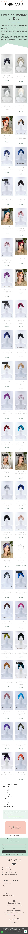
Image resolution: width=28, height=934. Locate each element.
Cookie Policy (9, 931)
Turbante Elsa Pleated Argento (7, 504)
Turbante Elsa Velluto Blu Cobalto (21, 593)
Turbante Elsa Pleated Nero (7, 534)
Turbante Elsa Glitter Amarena (21, 322)
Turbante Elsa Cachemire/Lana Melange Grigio (7, 108)
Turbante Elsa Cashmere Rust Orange (7, 137)
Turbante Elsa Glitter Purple (7, 414)
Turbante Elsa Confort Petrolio (7, 228)
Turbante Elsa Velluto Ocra (7, 682)
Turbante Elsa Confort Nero (21, 200)
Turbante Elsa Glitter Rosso (7, 444)
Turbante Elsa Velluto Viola (7, 774)
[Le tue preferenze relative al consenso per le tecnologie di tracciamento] (25, 931)
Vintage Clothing (8, 806)
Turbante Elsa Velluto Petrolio (21, 683)
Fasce (5, 798)
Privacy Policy (19, 854)
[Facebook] (13, 864)
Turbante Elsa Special (21, 562)
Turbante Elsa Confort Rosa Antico (21, 231)
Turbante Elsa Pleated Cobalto (21, 504)
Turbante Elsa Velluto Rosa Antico (7, 714)
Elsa (5, 75)
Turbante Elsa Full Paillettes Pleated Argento (7, 322)
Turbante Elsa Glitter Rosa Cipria (21, 414)
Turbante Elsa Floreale (21, 289)
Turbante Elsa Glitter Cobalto (7, 353)
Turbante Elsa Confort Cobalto (21, 170)
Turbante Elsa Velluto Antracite (7, 593)
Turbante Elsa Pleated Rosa (21, 534)
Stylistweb (19, 931)
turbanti (8, 75)
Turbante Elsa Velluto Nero (21, 653)
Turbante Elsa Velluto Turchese (21, 714)
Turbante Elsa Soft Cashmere (7, 562)
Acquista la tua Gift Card (15, 835)
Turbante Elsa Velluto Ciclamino (21, 623)
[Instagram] (15, 864)
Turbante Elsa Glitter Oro (7, 383)
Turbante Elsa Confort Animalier (21, 139)
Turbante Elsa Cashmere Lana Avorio (21, 107)
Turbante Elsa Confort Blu (7, 169)
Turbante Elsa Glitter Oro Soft (21, 383)
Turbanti (6, 786)
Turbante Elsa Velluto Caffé (7, 623)
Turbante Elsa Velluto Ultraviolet (7, 744)
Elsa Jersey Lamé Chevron (7, 77)
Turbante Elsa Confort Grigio (7, 200)
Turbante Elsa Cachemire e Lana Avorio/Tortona (21, 77)
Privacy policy (22, 929)
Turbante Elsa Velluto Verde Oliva (21, 744)
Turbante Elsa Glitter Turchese (21, 445)
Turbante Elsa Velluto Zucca (21, 775)
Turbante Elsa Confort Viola (7, 292)
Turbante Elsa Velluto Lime (7, 653)
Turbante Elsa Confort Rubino (21, 259)
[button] (7, 2)
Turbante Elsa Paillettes (7, 472)
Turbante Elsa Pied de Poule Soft (21, 474)
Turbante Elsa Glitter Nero (21, 352)
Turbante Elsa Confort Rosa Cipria (7, 261)
